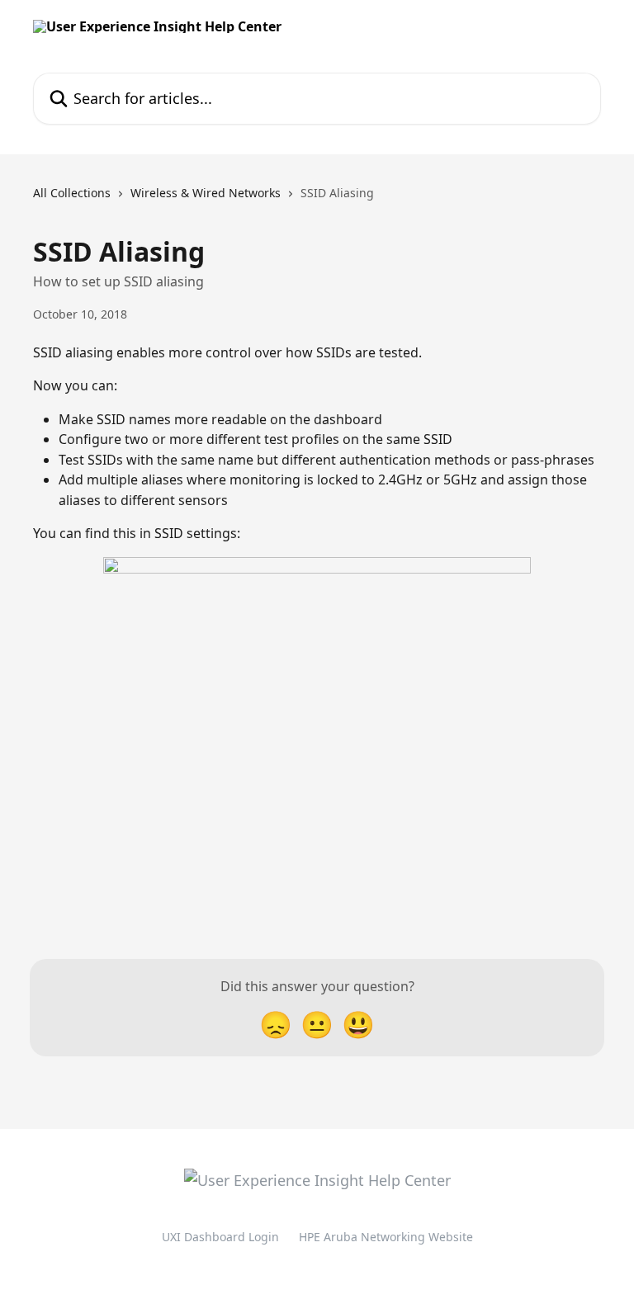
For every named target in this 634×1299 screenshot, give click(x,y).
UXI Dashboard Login (220, 1237)
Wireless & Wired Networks (205, 193)
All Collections (72, 193)
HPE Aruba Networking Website (386, 1237)
